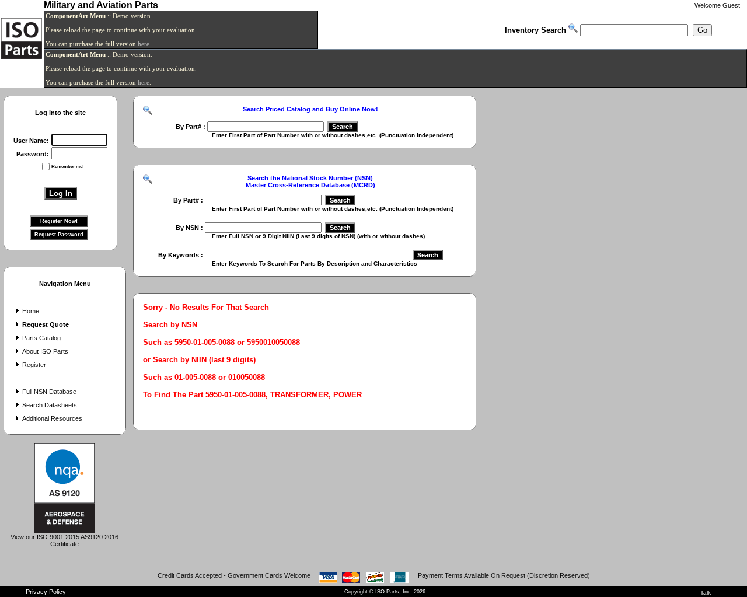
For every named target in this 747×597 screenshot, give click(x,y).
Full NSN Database (49, 391)
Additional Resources (52, 418)
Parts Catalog (41, 337)
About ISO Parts (45, 351)
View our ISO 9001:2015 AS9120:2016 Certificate (64, 540)
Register (34, 364)
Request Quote (45, 324)
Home (30, 311)
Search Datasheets (49, 405)
